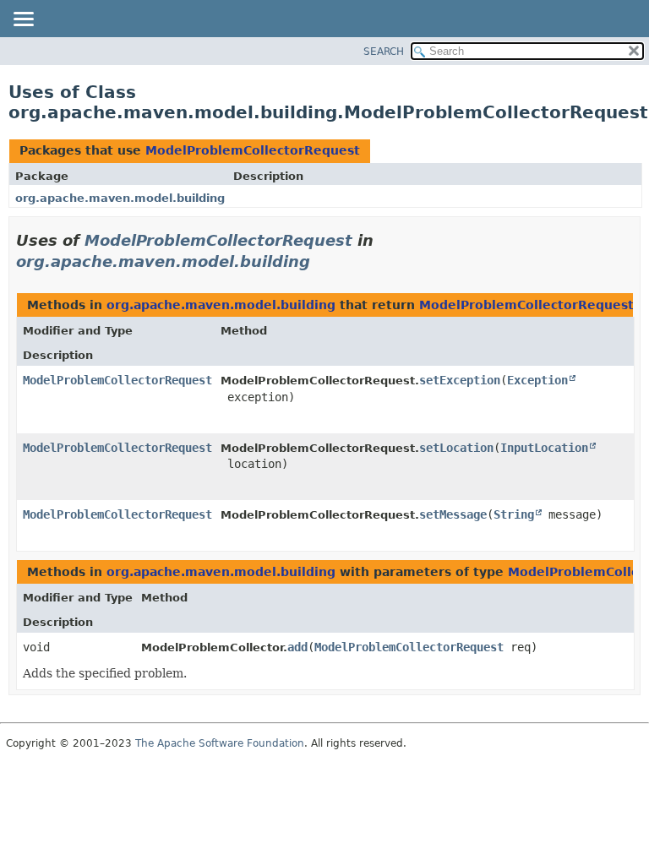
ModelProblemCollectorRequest (252, 150)
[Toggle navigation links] (22, 20)
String (514, 514)
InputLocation (544, 447)
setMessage (453, 514)
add (297, 647)
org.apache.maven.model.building (120, 198)
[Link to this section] (322, 261)
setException (459, 380)
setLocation (456, 447)
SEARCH (383, 51)
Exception (537, 380)
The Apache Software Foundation (219, 743)
